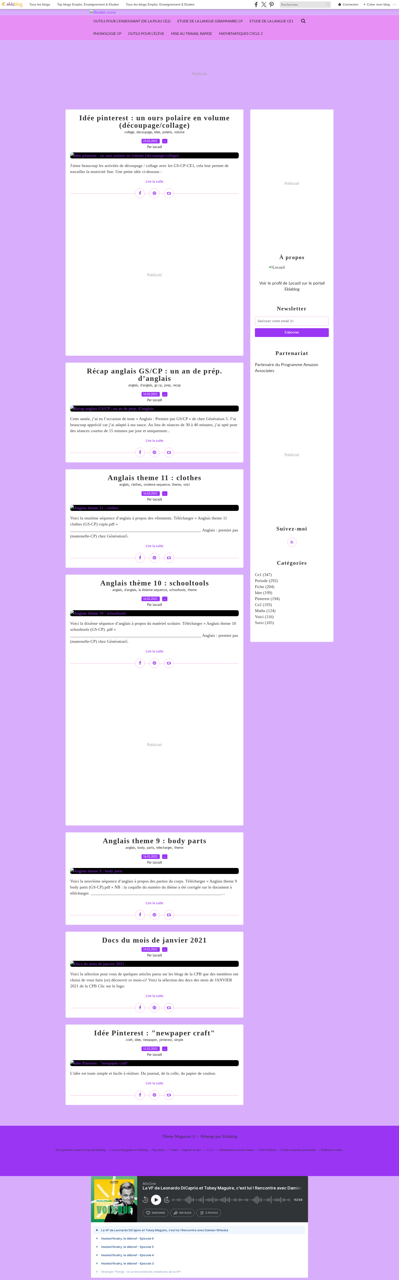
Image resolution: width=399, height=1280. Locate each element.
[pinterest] (271, 4)
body (141, 847)
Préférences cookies (332, 1150)
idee (157, 132)
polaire (167, 132)
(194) (267, 598)
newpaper (150, 1040)
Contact (174, 1150)
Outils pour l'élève (146, 34)
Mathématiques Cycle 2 (241, 34)
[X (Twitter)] (264, 4)
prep (167, 385)
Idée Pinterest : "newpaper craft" (154, 1033)
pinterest (165, 1040)
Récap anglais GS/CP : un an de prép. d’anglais (154, 374)
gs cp (158, 385)
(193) (263, 604)
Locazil (295, 283)
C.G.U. (211, 1150)
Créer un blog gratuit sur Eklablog (129, 1150)
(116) (264, 616)
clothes (136, 484)
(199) (263, 592)
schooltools (177, 590)
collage (129, 132)
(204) (264, 586)
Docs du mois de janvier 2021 (154, 940)
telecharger (164, 847)
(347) (263, 574)
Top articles (158, 1150)
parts (150, 847)
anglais (133, 385)
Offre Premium (267, 1150)
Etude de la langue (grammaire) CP (210, 21)
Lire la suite (154, 181)
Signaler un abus (192, 1150)
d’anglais (146, 385)
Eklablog (229, 1136)
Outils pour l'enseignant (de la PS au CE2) (131, 21)
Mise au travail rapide (191, 34)
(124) (265, 610)
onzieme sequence (157, 484)
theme (176, 484)
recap (177, 385)
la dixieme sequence (153, 590)
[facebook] (256, 4)
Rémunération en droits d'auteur (237, 1150)
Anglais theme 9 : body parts (154, 841)
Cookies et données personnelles (298, 1150)
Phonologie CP (107, 34)
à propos (212, 1212)
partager (185, 1212)
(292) (266, 580)
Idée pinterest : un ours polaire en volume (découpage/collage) (154, 121)
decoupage (144, 132)
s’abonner (158, 1212)
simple (178, 1040)
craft (129, 1040)
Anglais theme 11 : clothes (154, 477)
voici (186, 484)
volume (179, 132)
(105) (264, 622)
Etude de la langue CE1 (271, 21)
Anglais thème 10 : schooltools (154, 583)
